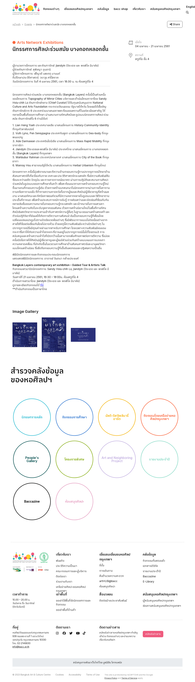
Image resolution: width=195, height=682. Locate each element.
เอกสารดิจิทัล (150, 565)
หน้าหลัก (16, 24)
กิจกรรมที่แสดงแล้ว (154, 560)
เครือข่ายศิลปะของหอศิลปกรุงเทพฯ (71, 588)
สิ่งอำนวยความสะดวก (111, 575)
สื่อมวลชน (106, 594)
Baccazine (149, 576)
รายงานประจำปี (152, 571)
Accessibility (75, 674)
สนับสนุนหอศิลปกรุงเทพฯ (165, 8)
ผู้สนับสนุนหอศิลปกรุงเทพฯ (158, 600)
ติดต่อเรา (61, 576)
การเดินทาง (106, 570)
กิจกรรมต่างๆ (51, 8)
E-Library (148, 581)
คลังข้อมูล (103, 8)
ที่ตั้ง (101, 565)
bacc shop (121, 8)
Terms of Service (129, 678)
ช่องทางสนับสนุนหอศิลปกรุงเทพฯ (162, 605)
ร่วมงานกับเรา (64, 581)
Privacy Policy (111, 678)
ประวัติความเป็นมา (66, 565)
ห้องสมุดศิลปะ (107, 586)
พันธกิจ (60, 560)
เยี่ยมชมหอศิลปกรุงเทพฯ (78, 8)
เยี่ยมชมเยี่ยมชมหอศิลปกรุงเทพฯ (114, 557)
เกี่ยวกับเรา (139, 8)
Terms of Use (93, 674)
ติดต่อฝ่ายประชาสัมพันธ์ (113, 600)
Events (28, 24)
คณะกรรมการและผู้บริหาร (71, 571)
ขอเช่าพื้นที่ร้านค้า (66, 609)
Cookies (59, 674)
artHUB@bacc (108, 581)
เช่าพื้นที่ (61, 594)
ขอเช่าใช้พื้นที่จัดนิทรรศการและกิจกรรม (73, 602)
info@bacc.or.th (20, 646)
